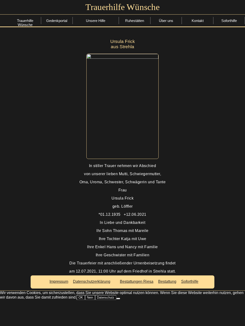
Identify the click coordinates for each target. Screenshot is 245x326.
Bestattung (96, 28)
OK (80, 297)
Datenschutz (105, 297)
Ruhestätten (134, 21)
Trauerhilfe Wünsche (25, 21)
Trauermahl (96, 51)
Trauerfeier (96, 43)
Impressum (59, 281)
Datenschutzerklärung (91, 281)
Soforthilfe (96, 21)
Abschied (96, 36)
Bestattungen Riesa (136, 281)
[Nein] (118, 298)
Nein (90, 297)
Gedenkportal (56, 21)
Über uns (166, 21)
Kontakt (198, 21)
